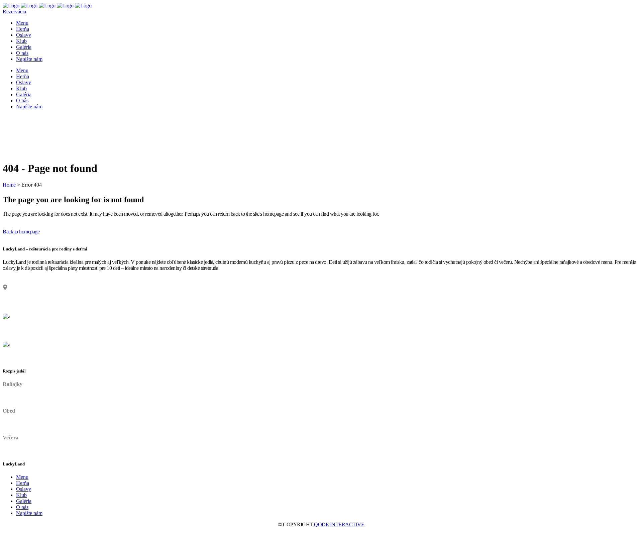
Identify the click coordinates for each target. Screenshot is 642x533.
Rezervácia (14, 11)
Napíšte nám (29, 513)
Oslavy (23, 489)
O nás (22, 507)
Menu (22, 477)
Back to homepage (21, 231)
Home (9, 185)
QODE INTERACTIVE (339, 524)
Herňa (22, 483)
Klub (21, 495)
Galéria (23, 501)
